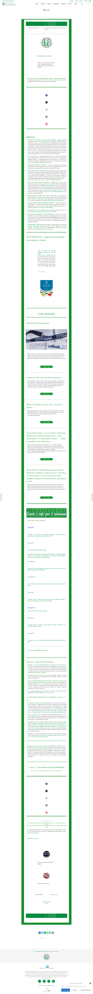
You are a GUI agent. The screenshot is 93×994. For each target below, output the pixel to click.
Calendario (40, 894)
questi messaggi (30, 749)
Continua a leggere (41, 271)
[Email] (53, 931)
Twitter (29, 668)
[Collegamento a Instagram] (88, 1)
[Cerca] (88, 4)
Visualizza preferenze (85, 990)
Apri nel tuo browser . (42, 27)
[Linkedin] (45, 931)
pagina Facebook (59, 665)
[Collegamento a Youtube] (90, 1)
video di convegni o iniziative (40, 675)
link (51, 226)
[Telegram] (50, 931)
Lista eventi (55, 894)
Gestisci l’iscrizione (50, 820)
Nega (75, 990)
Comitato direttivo (47, 902)
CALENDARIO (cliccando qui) (41, 650)
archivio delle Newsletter (34, 833)
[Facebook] (39, 931)
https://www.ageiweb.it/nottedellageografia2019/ (51, 179)
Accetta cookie (65, 990)
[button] (90, 983)
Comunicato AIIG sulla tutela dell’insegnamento (43, 377)
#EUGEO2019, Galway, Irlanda (37, 323)
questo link (40, 683)
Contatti (39, 985)
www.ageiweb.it (46, 821)
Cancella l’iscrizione (42, 820)
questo (49, 226)
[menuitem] (36, 4)
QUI (51, 162)
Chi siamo (44, 985)
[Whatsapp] (47, 931)
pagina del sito (43, 749)
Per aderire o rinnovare (50, 985)
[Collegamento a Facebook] (84, 1)
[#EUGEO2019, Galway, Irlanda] (1, 497)
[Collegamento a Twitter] (86, 1)
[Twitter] (42, 931)
